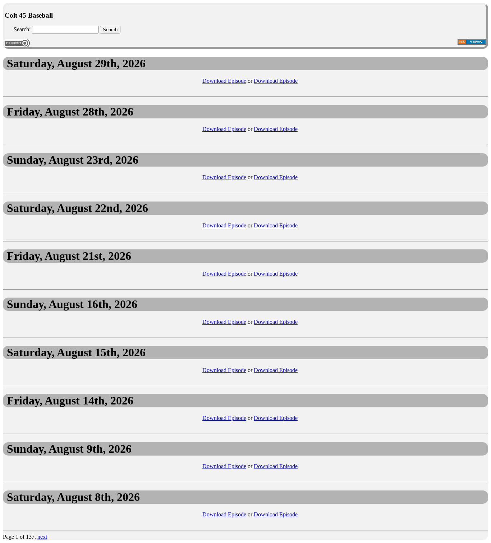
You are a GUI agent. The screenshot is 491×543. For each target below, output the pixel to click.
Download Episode (224, 81)
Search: (22, 29)
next (42, 537)
